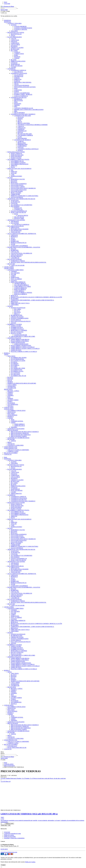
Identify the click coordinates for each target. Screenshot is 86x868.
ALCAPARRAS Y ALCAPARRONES (21, 205)
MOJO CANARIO (16, 192)
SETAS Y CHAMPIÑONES (22, 93)
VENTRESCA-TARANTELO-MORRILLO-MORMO (32, 124)
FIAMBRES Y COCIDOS (14, 324)
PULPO (19, 137)
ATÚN (19, 120)
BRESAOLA (14, 301)
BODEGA (7, 670)
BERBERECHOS (22, 144)
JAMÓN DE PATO (16, 350)
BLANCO (10, 377)
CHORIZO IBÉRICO (20, 283)
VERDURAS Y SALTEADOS (15, 428)
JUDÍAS (16, 91)
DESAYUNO (11, 264)
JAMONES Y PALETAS (14, 338)
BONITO (20, 118)
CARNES (10, 418)
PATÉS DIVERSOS (16, 156)
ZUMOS (13, 239)
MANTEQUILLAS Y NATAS (15, 32)
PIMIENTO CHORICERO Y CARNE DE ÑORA (24, 196)
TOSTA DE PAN (15, 232)
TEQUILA (10, 406)
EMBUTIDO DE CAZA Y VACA (20, 303)
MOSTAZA (14, 182)
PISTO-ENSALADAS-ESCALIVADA (25, 87)
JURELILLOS (21, 127)
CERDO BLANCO (19, 425)
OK (9, 825)
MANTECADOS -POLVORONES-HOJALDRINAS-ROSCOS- (28, 262)
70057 (2, 817)
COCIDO (13, 67)
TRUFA (16, 84)
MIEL (15, 111)
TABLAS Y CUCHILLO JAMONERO (18, 450)
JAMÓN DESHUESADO (18, 342)
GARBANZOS (15, 43)
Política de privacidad (9, 836)
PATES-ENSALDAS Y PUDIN (16, 152)
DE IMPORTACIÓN (16, 315)
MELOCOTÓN (18, 100)
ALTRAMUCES (15, 202)
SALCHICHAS (18, 72)
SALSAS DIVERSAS (17, 197)
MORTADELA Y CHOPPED (19, 330)
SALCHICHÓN (15, 273)
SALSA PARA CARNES (18, 186)
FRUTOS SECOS (19, 217)
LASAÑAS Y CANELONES (15, 445)
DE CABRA (17, 309)
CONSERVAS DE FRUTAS (18, 97)
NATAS (13, 35)
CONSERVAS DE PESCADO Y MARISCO (23, 114)
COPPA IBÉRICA (19, 291)
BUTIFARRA (14, 298)
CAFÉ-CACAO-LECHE (17, 265)
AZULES (13, 323)
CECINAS (14, 280)
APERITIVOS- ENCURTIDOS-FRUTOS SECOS (21, 199)
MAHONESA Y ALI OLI (18, 179)
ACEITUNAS (15, 200)
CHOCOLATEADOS (17, 254)
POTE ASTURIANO (16, 65)
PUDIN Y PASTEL (16, 158)
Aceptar (3, 865)
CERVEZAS (14, 235)
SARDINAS (20, 129)
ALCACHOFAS (18, 75)
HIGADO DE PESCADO (24, 134)
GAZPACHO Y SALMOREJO (19, 245)
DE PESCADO (15, 49)
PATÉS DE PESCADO (17, 155)
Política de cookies (9, 835)
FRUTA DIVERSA (19, 112)
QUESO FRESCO (16, 320)
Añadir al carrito (9, 823)
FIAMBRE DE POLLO (17, 329)
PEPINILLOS (18, 208)
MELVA (19, 121)
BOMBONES (14, 250)
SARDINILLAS (21, 130)
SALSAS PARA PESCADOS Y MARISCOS (23, 188)
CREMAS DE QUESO (17, 316)
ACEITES (13, 25)
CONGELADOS (8, 409)
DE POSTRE (11, 439)
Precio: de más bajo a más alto (41, 778)
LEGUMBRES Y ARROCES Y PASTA (18, 159)
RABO (16, 55)
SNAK (16, 214)
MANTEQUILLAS (16, 34)
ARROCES (14, 165)
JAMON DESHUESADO (21, 344)
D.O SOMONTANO (16, 369)
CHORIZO (14, 271)
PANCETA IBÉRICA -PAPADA (23, 292)
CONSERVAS (11, 68)
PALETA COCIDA (16, 333)
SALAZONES (15, 223)
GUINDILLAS (18, 209)
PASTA (13, 167)
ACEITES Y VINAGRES (14, 23)
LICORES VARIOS (12, 400)
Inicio (5, 2)
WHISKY (10, 394)
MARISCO (10, 416)
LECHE (13, 244)
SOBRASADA (15, 277)
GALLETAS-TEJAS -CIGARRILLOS (21, 253)
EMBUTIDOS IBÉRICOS (18, 282)
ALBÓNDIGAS (15, 64)
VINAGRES (14, 31)
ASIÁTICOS (11, 444)
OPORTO (10, 382)
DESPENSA (7, 22)
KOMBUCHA (15, 241)
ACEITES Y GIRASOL (20, 29)
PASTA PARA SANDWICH (18, 183)
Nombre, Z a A (29, 778)
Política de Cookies (30, 862)
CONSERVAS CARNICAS (18, 70)
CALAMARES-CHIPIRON (25, 135)
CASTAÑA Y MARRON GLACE (23, 108)
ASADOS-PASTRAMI (20, 335)
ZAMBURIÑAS (22, 146)
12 (1, 781)
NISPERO (17, 105)
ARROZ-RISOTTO (16, 493)
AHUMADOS (15, 221)
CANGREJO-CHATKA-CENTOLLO (27, 149)
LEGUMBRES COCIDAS (18, 162)
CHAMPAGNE (11, 388)
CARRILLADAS (19, 53)
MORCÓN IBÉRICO (20, 289)
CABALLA (20, 126)
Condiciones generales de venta (12, 833)
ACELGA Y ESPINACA (21, 96)
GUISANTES (18, 90)
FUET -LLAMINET (16, 279)
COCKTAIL (14, 203)
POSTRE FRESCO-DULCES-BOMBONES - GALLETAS (23, 247)
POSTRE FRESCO (16, 256)
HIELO (9, 442)
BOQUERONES (22, 138)
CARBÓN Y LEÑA (12, 451)
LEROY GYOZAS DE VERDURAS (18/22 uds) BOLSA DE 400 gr (29, 814)
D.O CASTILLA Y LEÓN (18, 360)
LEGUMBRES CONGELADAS (16, 410)
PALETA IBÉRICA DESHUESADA (21, 345)
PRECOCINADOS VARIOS (19, 436)
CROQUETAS (11, 412)
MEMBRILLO (18, 99)
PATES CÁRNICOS (16, 153)
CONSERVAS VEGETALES (19, 73)
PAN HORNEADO (16, 230)
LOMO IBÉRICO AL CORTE (22, 286)
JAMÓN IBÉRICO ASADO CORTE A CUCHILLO (25, 348)
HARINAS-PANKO (16, 176)
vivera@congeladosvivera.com (9, 852)
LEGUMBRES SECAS (17, 161)
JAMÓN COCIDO (16, 326)
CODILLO (17, 52)
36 (5, 781)
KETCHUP (14, 180)
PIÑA (15, 106)
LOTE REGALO (12, 746)
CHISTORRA (15, 304)
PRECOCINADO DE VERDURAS (21, 434)
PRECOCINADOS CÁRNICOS (20, 433)
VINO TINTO (11, 356)
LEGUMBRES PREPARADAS (19, 164)
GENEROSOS (11, 386)
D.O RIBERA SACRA (17, 371)
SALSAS (10, 177)
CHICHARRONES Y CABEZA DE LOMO (23, 336)
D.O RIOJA (14, 362)
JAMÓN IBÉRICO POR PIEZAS (20, 339)
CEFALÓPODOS (12, 415)
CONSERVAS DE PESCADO (22, 115)
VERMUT (10, 392)
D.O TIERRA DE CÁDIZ (18, 368)
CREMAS (10, 398)
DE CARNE (14, 50)
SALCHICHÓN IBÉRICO (21, 285)
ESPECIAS (14, 171)
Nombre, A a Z (21, 778)
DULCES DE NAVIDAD (14, 259)
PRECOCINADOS (12, 430)
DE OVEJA (17, 312)
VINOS (6, 354)
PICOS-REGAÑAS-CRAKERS (19, 229)
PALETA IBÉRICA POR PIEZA (20, 341)
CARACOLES (15, 40)
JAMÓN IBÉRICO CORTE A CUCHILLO (23, 347)
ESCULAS (20, 117)
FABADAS (14, 41)
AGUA (13, 238)
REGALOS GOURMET (11, 744)
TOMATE (17, 78)
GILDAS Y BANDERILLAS (19, 211)
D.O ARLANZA (15, 374)
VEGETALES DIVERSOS (21, 85)
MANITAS (17, 56)
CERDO (13, 422)
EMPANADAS (15, 227)
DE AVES (13, 59)
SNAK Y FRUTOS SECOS (18, 212)
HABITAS (17, 81)
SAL (12, 170)
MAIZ (16, 88)
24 (3, 781)
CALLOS (13, 38)
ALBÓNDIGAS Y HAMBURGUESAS (18, 437)
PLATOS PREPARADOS (14, 37)
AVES (12, 419)
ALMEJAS (20, 141)
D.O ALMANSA (15, 372)
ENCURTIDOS (15, 206)
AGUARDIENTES (12, 404)
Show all (8, 781)
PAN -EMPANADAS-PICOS (15, 226)
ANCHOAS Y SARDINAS (21, 224)
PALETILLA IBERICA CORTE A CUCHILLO (24, 351)
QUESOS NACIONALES (18, 307)
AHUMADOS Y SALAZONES (16, 220)
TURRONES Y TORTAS (18, 261)
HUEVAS (20, 132)
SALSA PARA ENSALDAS (18, 189)
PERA (16, 102)
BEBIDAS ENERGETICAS (18, 242)
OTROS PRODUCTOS (10, 448)
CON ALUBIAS (15, 44)
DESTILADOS (8, 389)
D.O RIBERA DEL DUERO (18, 357)
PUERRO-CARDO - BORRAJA (23, 94)
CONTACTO (8, 749)
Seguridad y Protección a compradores (14, 838)
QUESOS (10, 306)
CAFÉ (12, 174)
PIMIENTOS (17, 79)
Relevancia (14, 778)
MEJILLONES (21, 143)
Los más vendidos (6, 778)
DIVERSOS (14, 46)
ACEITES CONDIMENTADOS (23, 28)
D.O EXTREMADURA (17, 359)
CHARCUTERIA (9, 268)
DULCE (9, 380)
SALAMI (13, 274)
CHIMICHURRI (15, 194)
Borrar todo (4, 825)
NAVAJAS (20, 147)
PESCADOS (10, 413)
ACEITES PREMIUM (20, 26)
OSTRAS (20, 150)
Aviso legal (7, 3)
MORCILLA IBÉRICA (20, 294)
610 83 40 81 (4, 849)
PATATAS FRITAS (22, 215)
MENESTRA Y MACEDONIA (22, 82)
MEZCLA (17, 313)
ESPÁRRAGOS (18, 76)
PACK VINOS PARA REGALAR (16, 747)
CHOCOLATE (15, 251)
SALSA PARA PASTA (17, 185)
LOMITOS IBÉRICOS (20, 288)
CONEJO (16, 58)
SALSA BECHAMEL (17, 191)
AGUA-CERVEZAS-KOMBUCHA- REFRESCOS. (21, 233)
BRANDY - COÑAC (13, 391)
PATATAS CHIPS (19, 218)
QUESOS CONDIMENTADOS (19, 318)
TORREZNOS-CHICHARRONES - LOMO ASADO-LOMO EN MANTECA (32, 300)
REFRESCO (14, 236)
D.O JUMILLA (15, 365)
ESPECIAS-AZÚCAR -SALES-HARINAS (19, 168)
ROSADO (10, 378)
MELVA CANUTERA (23, 123)
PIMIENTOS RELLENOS (18, 61)
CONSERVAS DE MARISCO (22, 140)
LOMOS (13, 276)
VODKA (9, 401)
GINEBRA (10, 395)
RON (8, 397)
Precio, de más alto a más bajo (58, 778)
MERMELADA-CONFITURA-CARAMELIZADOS (28, 109)
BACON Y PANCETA (17, 332)
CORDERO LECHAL (17, 421)
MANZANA (17, 103)
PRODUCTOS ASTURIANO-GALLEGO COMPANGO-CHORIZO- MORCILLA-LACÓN (36, 297)
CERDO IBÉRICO (19, 424)
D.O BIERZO (14, 363)
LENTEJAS (14, 62)
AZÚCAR (13, 173)
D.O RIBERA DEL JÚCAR (18, 375)
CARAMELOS (15, 258)
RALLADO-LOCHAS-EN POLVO (20, 321)
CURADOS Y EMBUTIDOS (15, 270)
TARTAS (13, 440)
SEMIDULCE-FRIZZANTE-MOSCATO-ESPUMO (21, 383)
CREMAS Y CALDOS (17, 47)
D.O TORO (14, 366)
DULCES (13, 248)
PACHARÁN (11, 403)
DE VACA (17, 310)
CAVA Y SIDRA (12, 385)
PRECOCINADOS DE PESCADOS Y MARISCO (25, 431)
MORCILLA (14, 295)
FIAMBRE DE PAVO (17, 327)
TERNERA (14, 427)
